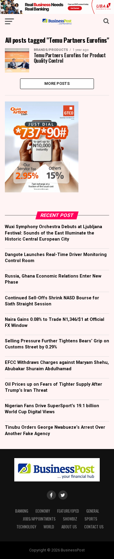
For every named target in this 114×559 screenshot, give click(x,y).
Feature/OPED (68, 511)
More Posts (57, 83)
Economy (43, 511)
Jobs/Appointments (39, 519)
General (92, 511)
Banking (21, 511)
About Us (69, 527)
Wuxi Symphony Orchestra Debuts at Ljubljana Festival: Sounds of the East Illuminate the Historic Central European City (53, 232)
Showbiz (70, 519)
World (48, 527)
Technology (26, 527)
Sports (91, 519)
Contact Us (94, 527)
